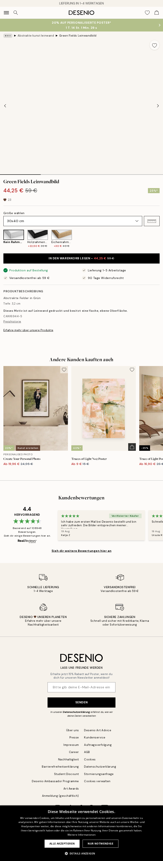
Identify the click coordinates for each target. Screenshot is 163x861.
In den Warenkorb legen (81, 258)
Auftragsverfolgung (98, 745)
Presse (74, 737)
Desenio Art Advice (97, 730)
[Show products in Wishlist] (147, 13)
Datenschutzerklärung (76, 712)
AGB (87, 752)
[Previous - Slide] (5, 105)
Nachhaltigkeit (68, 759)
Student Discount (66, 774)
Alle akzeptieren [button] (62, 843)
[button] (152, 221)
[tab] (20, 173)
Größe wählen (14, 213)
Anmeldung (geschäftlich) (60, 796)
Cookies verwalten (97, 781)
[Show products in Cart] (156, 13)
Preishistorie (12, 321)
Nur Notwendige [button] (100, 843)
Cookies (90, 759)
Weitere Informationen (81, 834)
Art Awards (71, 788)
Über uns (72, 730)
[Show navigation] (6, 13)
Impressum (71, 745)
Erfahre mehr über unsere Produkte (28, 330)
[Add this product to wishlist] (154, 45)
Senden (81, 702)
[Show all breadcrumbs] (7, 36)
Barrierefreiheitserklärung (60, 766)
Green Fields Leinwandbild (78, 35)
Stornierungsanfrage (99, 774)
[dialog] (81, 833)
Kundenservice (94, 737)
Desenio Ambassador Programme (55, 781)
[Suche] (15, 13)
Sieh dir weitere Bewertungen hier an (81, 551)
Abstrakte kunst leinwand (36, 35)
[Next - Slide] (158, 105)
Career (74, 752)
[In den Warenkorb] (132, 447)
